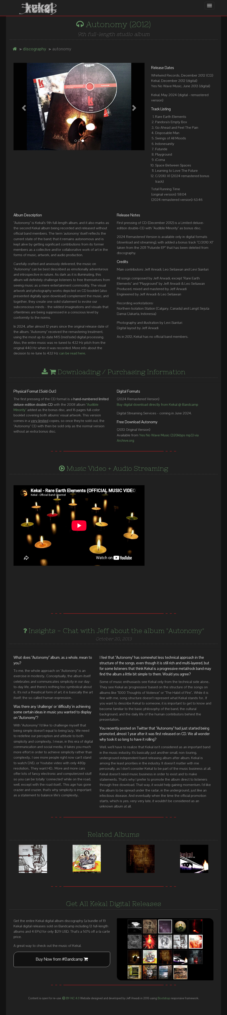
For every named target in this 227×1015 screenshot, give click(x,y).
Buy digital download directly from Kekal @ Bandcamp (157, 404)
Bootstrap (164, 998)
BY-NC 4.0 (72, 998)
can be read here (72, 353)
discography (34, 49)
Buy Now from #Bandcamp (60, 959)
